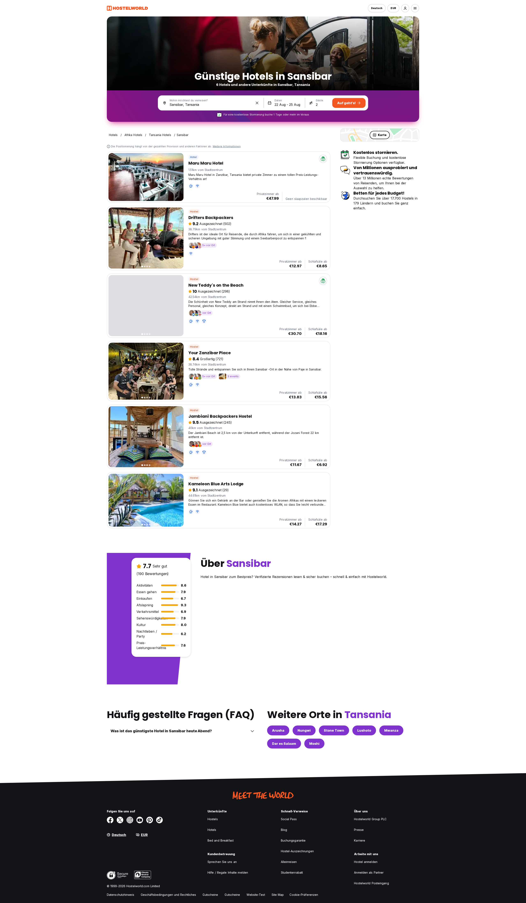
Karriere (359, 840)
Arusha (278, 730)
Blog (284, 829)
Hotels (212, 829)
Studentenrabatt (292, 872)
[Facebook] (110, 820)
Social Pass (289, 819)
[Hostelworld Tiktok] (159, 820)
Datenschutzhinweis (120, 894)
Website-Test (256, 894)
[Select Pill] (405, 8)
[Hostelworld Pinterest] (149, 820)
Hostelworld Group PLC (370, 819)
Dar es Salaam (284, 744)
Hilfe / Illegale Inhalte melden (228, 872)
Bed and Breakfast (221, 840)
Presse (359, 829)
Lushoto (364, 730)
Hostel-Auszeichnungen (297, 851)
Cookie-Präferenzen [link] (304, 894)
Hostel (194, 211)
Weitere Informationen (227, 146)
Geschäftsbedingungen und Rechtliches (168, 894)
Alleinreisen (289, 862)
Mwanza (391, 730)
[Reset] (257, 103)
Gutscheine (210, 894)
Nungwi (304, 730)
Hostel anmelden (365, 862)
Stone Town (334, 730)
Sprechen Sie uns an (222, 862)
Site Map (278, 894)
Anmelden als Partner (369, 872)
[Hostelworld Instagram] (130, 820)
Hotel (193, 157)
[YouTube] (139, 820)
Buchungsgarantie (293, 840)
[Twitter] (120, 820)
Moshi (314, 744)
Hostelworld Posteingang (371, 883)
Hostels (213, 819)
